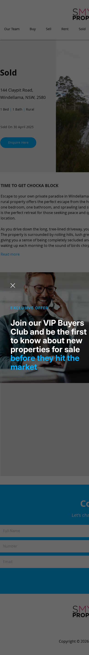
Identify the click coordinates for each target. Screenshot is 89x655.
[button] (12, 285)
